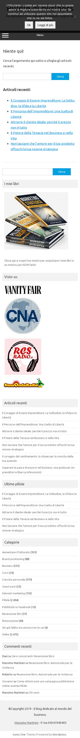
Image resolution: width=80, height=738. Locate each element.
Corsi (5, 572)
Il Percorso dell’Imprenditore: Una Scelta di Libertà (33, 424)
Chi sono (34, 692)
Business (7, 565)
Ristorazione (10, 620)
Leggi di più (45, 25)
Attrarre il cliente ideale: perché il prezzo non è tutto (34, 431)
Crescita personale (13, 579)
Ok (29, 25)
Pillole (6, 600)
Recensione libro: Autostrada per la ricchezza (45, 674)
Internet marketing (13, 593)
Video (5, 634)
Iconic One (19, 734)
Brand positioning (13, 558)
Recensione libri (12, 613)
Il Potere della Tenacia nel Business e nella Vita (30, 437)
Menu (40, 35)
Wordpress (59, 734)
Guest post (9, 586)
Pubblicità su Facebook (16, 607)
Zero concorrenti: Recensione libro (33, 656)
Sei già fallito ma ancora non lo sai (23, 627)
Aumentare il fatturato (16, 552)
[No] (75, 16)
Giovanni (7, 681)
